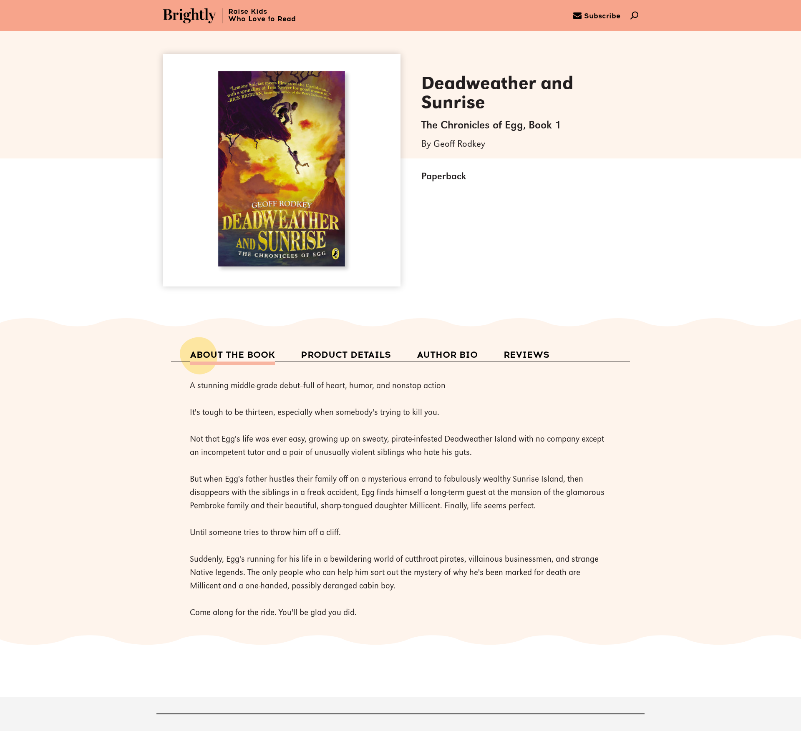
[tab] (232, 355)
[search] (634, 16)
